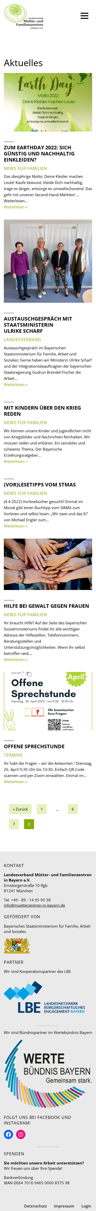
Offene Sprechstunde (34, 746)
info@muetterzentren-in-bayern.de (34, 905)
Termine (13, 755)
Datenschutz (35, 1205)
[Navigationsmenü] (84, 16)
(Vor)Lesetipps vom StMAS (40, 484)
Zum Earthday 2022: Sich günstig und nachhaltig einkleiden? (39, 153)
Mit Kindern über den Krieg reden (42, 410)
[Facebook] (8, 1134)
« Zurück (20, 809)
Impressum (64, 1205)
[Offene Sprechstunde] (48, 701)
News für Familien (25, 168)
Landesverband (22, 339)
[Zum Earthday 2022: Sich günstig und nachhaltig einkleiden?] (48, 102)
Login (86, 1205)
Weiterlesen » (15, 207)
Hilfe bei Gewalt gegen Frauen (46, 605)
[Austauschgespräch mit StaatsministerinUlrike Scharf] (48, 261)
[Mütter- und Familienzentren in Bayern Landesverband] (23, 16)
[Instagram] (20, 1134)
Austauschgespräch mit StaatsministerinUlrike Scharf (38, 324)
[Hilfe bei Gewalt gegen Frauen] (48, 564)
